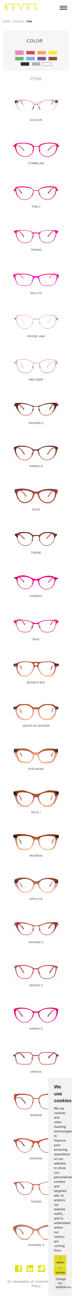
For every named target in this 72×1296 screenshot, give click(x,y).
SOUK (36, 509)
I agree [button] (60, 1260)
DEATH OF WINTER (36, 726)
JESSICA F (36, 985)
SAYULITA (36, 899)
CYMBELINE (36, 163)
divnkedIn (30, 1270)
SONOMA (36, 1158)
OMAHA (36, 1072)
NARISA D (36, 466)
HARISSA (36, 596)
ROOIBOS (36, 856)
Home (6, 21)
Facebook (19, 1270)
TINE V (36, 206)
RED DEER (36, 379)
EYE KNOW (36, 769)
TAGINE (36, 552)
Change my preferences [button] (61, 1283)
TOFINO (36, 250)
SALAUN (36, 120)
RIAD (36, 639)
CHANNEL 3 (36, 1245)
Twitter (42, 1270)
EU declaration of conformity (29, 1281)
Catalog (18, 21)
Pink (29, 21)
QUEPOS (36, 1115)
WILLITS (36, 293)
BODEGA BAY (36, 682)
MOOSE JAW (36, 336)
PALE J (36, 812)
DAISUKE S (36, 423)
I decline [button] (60, 1270)
